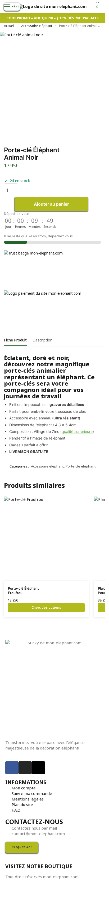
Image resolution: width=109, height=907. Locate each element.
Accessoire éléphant (36, 26)
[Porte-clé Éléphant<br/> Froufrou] (46, 539)
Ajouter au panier (51, 204)
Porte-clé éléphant (81, 466)
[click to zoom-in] (52, 84)
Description (42, 340)
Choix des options (46, 607)
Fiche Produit (15, 340)
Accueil (9, 26)
